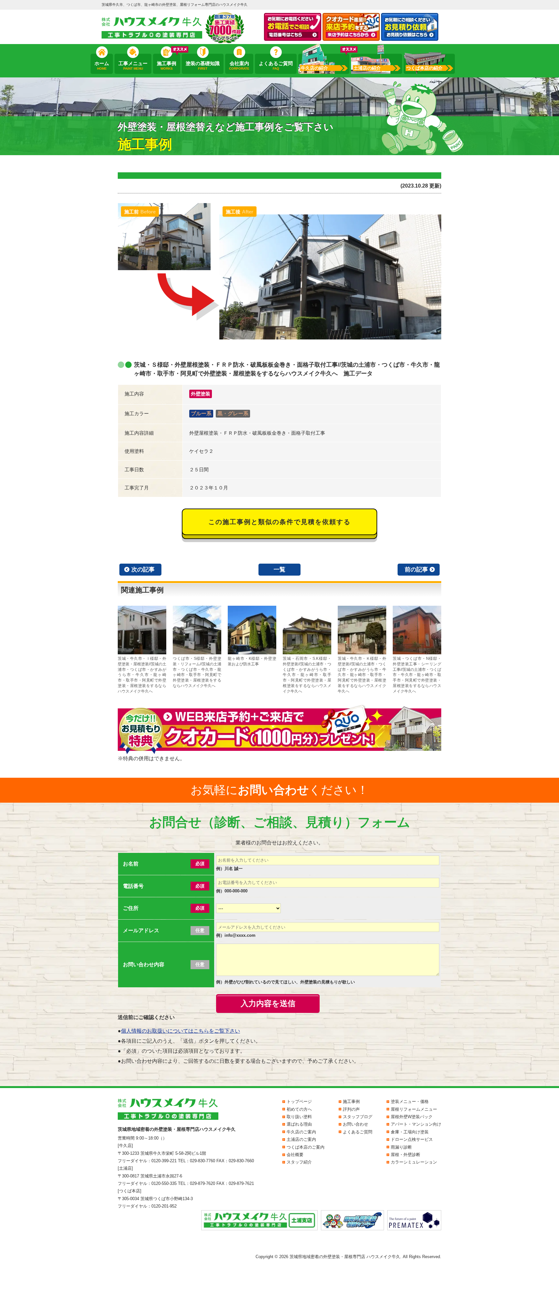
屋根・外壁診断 (405, 1154)
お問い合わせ (355, 1124)
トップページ (299, 1101)
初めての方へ (299, 1109)
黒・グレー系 (232, 413)
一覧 (279, 569)
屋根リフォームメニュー (414, 1109)
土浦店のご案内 (301, 1139)
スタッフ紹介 (299, 1162)
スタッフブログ (357, 1116)
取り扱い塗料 (299, 1116)
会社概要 (295, 1154)
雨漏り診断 (401, 1147)
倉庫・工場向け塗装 (410, 1132)
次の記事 (143, 569)
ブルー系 (201, 413)
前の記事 (416, 569)
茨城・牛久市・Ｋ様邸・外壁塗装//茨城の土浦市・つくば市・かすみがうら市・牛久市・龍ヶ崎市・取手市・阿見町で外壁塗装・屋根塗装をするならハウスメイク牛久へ (362, 675)
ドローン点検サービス (412, 1139)
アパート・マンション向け (416, 1124)
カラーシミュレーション (414, 1162)
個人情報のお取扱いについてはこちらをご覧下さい (180, 1031)
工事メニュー (133, 66)
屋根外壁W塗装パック (412, 1116)
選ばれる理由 (299, 1124)
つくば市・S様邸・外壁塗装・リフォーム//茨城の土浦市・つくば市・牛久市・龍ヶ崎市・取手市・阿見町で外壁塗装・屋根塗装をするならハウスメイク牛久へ (197, 672)
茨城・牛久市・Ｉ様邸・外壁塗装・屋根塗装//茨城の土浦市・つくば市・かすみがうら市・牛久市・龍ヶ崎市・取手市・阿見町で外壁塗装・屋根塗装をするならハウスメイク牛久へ (142, 675)
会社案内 (239, 66)
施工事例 (166, 66)
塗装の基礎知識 (203, 66)
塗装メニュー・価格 (410, 1101)
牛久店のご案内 (301, 1132)
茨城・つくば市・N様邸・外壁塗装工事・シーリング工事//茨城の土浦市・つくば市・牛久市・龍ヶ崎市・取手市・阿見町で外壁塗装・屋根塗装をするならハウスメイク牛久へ (417, 675)
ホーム (101, 66)
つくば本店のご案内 (305, 1147)
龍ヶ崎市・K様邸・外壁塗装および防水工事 (252, 661)
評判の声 (351, 1109)
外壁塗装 (200, 393)
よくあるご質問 (276, 66)
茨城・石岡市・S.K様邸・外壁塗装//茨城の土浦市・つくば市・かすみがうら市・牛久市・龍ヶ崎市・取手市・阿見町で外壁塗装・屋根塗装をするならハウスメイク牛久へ (307, 675)
